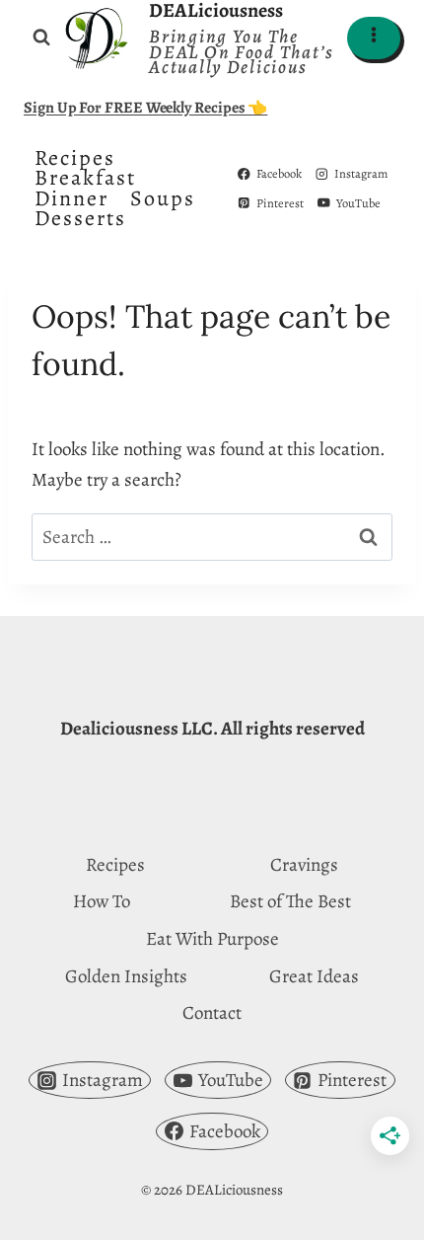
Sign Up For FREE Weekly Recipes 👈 (145, 107)
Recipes (75, 158)
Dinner (71, 198)
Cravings (304, 865)
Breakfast (85, 178)
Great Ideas (314, 976)
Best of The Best (290, 901)
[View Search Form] (41, 37)
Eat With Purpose (212, 939)
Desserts (80, 218)
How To (101, 901)
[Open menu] (373, 38)
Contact (212, 1013)
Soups (162, 198)
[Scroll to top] (372, 1208)
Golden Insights (126, 976)
